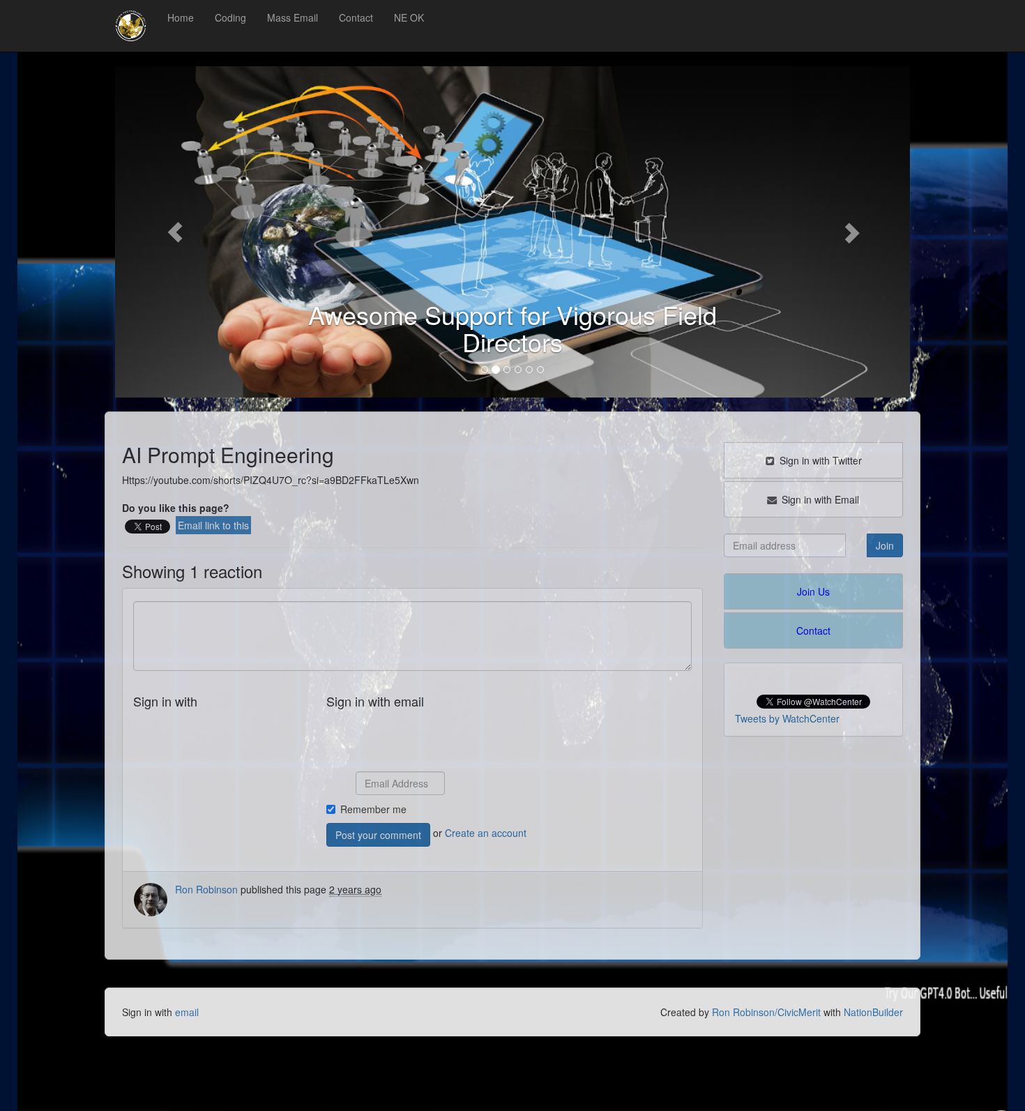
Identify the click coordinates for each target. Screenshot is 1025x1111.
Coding (230, 17)
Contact (356, 17)
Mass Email (292, 17)
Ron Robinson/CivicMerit (766, 1012)
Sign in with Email (819, 499)
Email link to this (213, 525)
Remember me (373, 809)
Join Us (813, 591)
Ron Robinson (206, 889)
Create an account (485, 833)
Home (180, 17)
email (187, 1012)
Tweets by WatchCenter (787, 718)
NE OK (409, 17)
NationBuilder (873, 1012)
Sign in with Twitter (819, 460)
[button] (174, 232)
